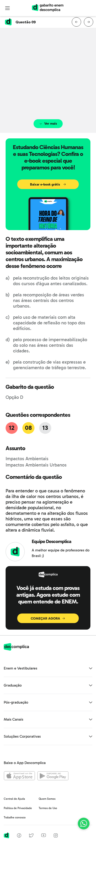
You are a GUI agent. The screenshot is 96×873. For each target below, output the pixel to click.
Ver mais (50, 124)
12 (11, 427)
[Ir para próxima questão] (88, 22)
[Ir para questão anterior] (76, 22)
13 (45, 427)
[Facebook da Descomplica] (19, 836)
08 (28, 427)
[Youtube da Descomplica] (43, 836)
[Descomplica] (16, 649)
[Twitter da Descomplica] (31, 836)
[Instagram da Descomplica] (56, 836)
